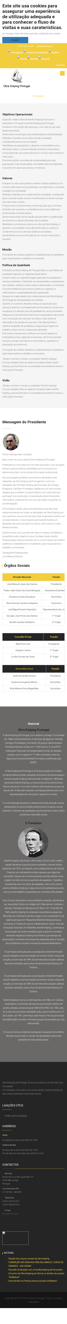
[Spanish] (44, 58)
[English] (54, 52)
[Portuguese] (15, 52)
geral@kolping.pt (45, 46)
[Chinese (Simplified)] (36, 52)
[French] (22, 58)
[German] (32, 58)
